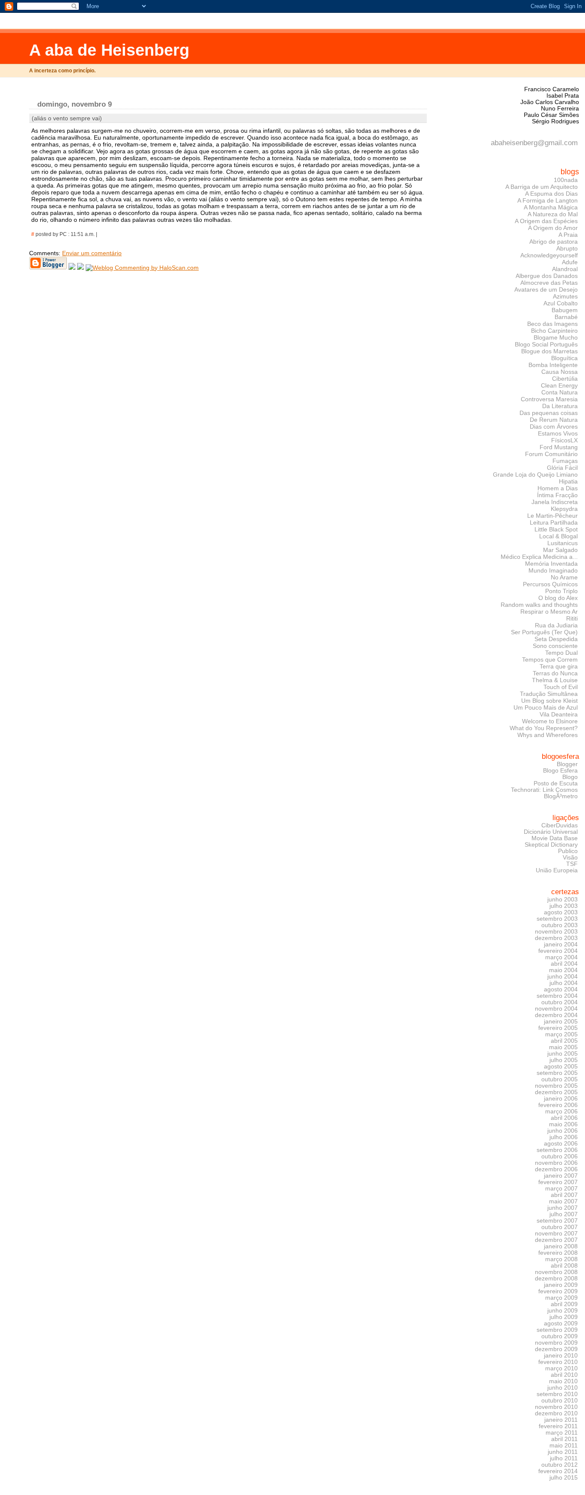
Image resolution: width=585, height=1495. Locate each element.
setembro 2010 (557, 1394)
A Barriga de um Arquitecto (541, 186)
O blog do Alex (558, 597)
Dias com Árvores (554, 426)
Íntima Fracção (557, 495)
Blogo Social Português (546, 344)
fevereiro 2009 (558, 1291)
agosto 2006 (561, 1143)
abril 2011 (564, 1439)
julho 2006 (563, 1137)
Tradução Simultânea (549, 693)
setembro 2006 (557, 1150)
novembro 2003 (556, 931)
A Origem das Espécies (546, 221)
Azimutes (565, 296)
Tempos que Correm (550, 659)
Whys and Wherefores (547, 734)
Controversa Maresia (549, 399)
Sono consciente (555, 645)
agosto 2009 (561, 1323)
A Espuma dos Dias (551, 193)
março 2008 (561, 1259)
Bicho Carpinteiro (554, 330)
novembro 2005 (556, 1086)
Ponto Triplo (561, 591)
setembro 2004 (557, 996)
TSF (572, 864)
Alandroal (565, 269)
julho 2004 (563, 983)
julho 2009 (563, 1317)
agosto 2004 (561, 989)
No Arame (564, 577)
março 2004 (561, 957)
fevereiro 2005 (558, 1028)
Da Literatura (560, 406)
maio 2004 (563, 970)
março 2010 (561, 1368)
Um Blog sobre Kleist (549, 700)
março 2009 (561, 1298)
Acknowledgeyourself (549, 255)
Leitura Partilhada (554, 522)
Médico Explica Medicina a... (539, 556)
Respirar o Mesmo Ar (549, 611)
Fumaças (565, 460)
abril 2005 (564, 1041)
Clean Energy (559, 385)
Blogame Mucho (556, 337)
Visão (570, 857)
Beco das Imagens (552, 323)
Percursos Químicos (550, 584)
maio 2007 (563, 1201)
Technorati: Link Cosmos (544, 790)
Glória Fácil (562, 467)
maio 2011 (563, 1445)
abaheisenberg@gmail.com (534, 143)
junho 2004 (562, 976)
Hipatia (568, 481)
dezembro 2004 (556, 1015)
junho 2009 (562, 1310)
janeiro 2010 (561, 1355)
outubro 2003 (559, 925)
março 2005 (561, 1034)
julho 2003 (563, 906)
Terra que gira (559, 666)
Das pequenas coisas (548, 412)
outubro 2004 (559, 1002)
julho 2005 (563, 1060)
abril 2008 (564, 1265)
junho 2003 (562, 899)
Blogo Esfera (560, 770)
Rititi (572, 618)
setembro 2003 (557, 919)
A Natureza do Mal (553, 214)
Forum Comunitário (551, 454)
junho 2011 (563, 1452)
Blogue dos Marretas (549, 351)
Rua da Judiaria (556, 625)
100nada (566, 179)
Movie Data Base (554, 838)
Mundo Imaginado (553, 570)
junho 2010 (562, 1388)
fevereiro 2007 (558, 1182)
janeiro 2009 (561, 1285)
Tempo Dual (561, 652)
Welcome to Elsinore (550, 721)
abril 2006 (564, 1118)
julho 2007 (563, 1214)
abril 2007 (564, 1195)
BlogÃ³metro (561, 796)
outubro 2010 (559, 1400)
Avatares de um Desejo (546, 289)
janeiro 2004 (561, 944)
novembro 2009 (556, 1343)
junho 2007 (562, 1208)
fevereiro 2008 (558, 1253)
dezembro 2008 (556, 1278)
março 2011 (562, 1432)
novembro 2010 (556, 1407)
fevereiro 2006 (558, 1105)
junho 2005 (562, 1053)
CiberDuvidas (559, 825)
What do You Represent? (544, 728)
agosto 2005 (561, 1066)
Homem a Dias (557, 488)
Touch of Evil (560, 686)
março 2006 (561, 1111)
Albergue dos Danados (547, 275)
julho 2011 (564, 1458)
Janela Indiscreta (554, 501)
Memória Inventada (551, 563)
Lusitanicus (562, 543)
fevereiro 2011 (558, 1426)
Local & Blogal (558, 536)
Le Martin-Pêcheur (552, 515)
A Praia (568, 234)
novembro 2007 (556, 1233)
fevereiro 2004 (558, 951)
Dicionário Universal (551, 832)
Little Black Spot (556, 529)
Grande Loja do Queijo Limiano (535, 474)
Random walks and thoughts (539, 604)
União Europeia (557, 870)
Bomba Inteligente (553, 364)
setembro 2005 (557, 1073)
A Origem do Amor (553, 227)
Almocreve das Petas (549, 282)
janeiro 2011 (561, 1420)
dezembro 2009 (556, 1349)
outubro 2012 (559, 1465)
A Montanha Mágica (551, 207)
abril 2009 (564, 1304)
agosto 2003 (561, 912)
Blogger (567, 764)
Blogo (570, 777)
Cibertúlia (565, 378)
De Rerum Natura (554, 419)
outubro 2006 (559, 1156)
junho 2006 (562, 1131)
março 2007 (561, 1188)
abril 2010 (564, 1375)
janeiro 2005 (561, 1021)
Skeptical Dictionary (551, 844)
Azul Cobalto (560, 303)
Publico (568, 851)
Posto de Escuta (556, 783)
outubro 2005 (559, 1079)
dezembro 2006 (556, 1169)
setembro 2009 (557, 1330)
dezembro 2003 (556, 938)
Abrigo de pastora (553, 241)
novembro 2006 (556, 1163)
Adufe (570, 262)
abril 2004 (564, 964)
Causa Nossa (559, 371)
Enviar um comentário (92, 253)
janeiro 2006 (561, 1098)
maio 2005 (563, 1047)
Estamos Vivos (558, 433)
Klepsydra (564, 508)
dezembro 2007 (556, 1240)
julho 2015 (563, 1477)
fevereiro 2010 (558, 1362)
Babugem (565, 310)
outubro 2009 (559, 1336)
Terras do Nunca (555, 673)
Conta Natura (559, 392)
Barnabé (566, 316)
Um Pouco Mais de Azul (545, 707)
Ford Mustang (559, 447)
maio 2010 (563, 1381)
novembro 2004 (556, 1009)
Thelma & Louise (555, 680)
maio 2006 (563, 1124)
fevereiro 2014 (558, 1471)
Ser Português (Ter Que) (544, 632)
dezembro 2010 (556, 1413)
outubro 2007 (559, 1227)
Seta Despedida (556, 639)
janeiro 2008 (561, 1246)
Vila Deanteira (559, 714)
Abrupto (567, 248)
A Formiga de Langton (547, 200)
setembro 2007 (557, 1220)
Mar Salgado (560, 549)
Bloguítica (564, 358)
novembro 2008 (556, 1272)
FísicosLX (564, 440)
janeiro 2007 (561, 1176)
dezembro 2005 (556, 1092)
